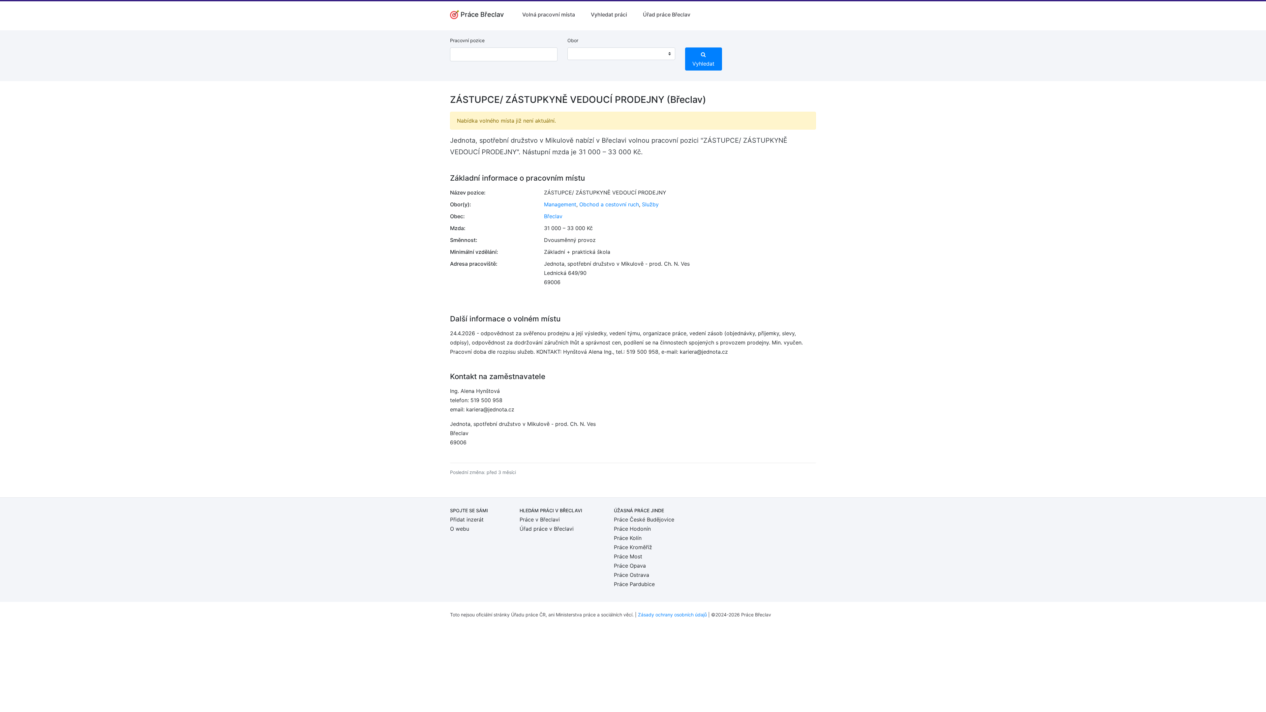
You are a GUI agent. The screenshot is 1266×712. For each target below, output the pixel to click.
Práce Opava (630, 565)
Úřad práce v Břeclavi (547, 528)
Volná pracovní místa (548, 14)
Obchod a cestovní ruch (609, 204)
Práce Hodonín (632, 528)
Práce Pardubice (634, 584)
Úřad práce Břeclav (666, 14)
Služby (650, 204)
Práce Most (628, 556)
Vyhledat (703, 63)
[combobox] (621, 53)
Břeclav (553, 216)
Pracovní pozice (467, 40)
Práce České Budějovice (644, 519)
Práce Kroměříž (633, 547)
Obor (572, 40)
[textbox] (581, 53)
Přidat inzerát (467, 519)
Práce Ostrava (631, 575)
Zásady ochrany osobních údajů (672, 614)
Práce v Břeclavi (540, 519)
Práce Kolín (628, 538)
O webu (459, 528)
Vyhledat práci (609, 14)
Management (560, 204)
